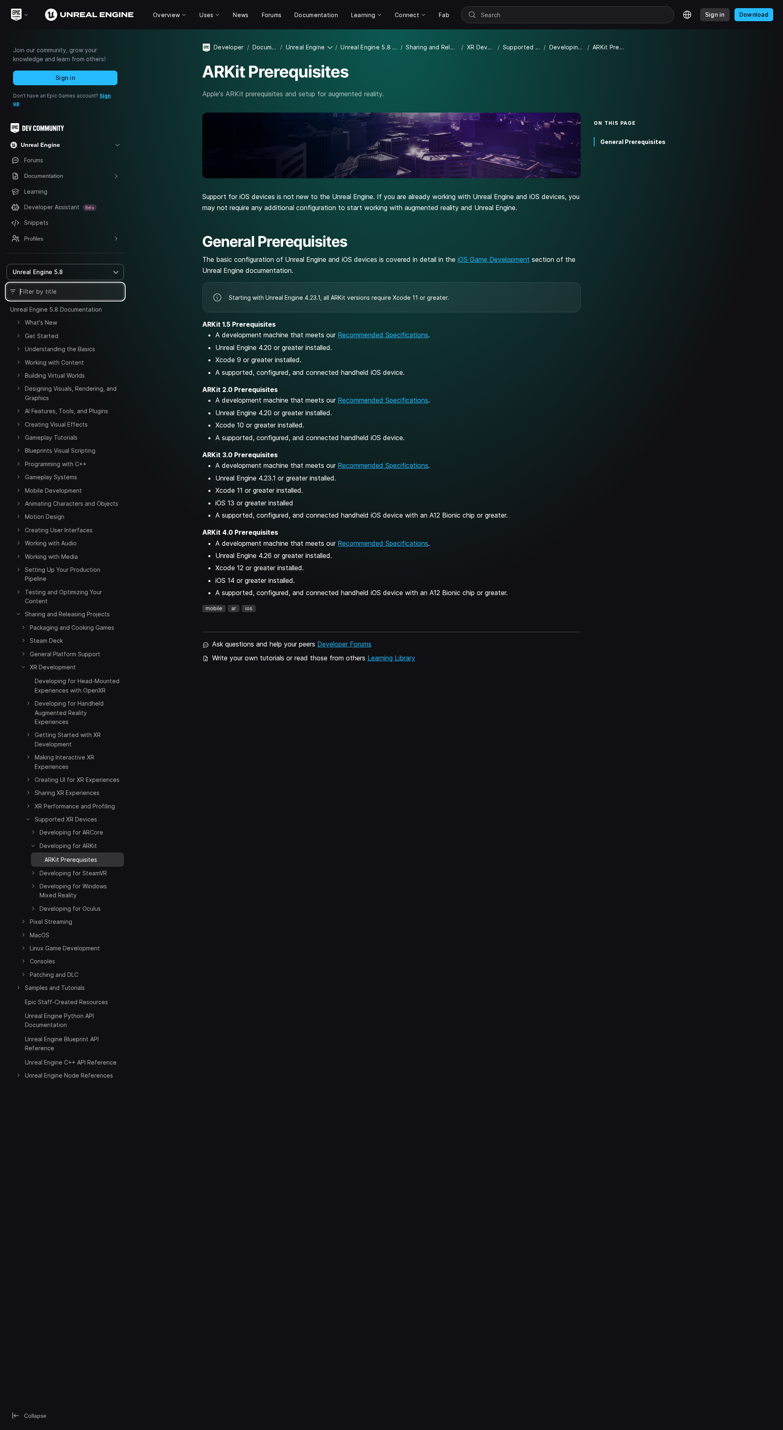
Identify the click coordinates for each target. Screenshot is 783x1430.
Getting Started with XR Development (68, 739)
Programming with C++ (55, 463)
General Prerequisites (633, 141)
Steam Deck (46, 640)
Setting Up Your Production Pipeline (62, 574)
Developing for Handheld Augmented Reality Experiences (69, 712)
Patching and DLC (54, 974)
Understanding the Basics (60, 348)
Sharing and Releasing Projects (67, 614)
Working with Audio (51, 543)
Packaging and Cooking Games (72, 627)
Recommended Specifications (383, 335)
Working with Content (54, 362)
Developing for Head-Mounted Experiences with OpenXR (77, 685)
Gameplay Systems (51, 477)
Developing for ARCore (71, 832)
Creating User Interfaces (59, 530)
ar (233, 608)
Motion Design (44, 516)
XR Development (53, 667)
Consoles (42, 961)
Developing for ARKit (68, 845)
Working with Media (51, 556)
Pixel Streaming (51, 921)
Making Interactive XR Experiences (64, 762)
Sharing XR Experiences (67, 792)
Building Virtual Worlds (55, 375)
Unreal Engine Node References (69, 1075)
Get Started (41, 335)
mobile (214, 608)
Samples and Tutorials (55, 987)
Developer (229, 47)
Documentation (264, 47)
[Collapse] (18, 614)
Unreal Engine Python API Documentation (59, 1020)
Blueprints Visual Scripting (60, 450)
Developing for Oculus (70, 908)
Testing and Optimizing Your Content (63, 596)
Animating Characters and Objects (71, 503)
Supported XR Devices (66, 819)
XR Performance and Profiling (75, 806)
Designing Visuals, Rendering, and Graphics (71, 393)
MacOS (39, 935)
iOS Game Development (494, 259)
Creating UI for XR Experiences (77, 779)
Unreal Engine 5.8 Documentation (56, 309)
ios (248, 608)
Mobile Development (53, 490)
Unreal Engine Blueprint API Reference (62, 1043)
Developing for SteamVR (73, 873)
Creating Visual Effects (56, 424)
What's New (41, 322)
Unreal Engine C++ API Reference (71, 1062)
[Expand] (18, 322)
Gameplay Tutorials (51, 437)
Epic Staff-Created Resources (66, 1001)
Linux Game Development (65, 948)
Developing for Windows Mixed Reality (73, 891)
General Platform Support (65, 654)
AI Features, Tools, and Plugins (66, 410)
